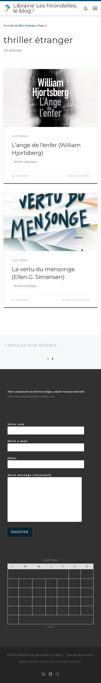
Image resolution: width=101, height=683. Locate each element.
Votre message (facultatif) (29, 475)
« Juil (49, 626)
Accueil (8, 25)
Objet (12, 458)
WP (36, 661)
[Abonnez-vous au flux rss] (43, 674)
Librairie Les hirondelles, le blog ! (40, 655)
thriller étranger (25, 25)
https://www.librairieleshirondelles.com (31, 396)
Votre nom (16, 424)
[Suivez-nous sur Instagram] (57, 674)
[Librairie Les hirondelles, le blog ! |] (8, 7)
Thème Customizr (71, 661)
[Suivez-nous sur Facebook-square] (50, 674)
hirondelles (22, 176)
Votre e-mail (18, 441)
